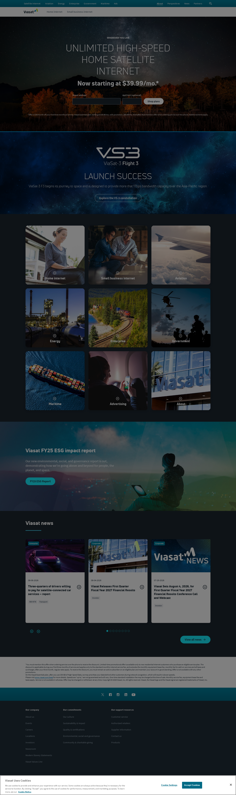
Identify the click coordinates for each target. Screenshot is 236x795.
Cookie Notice (24, 791)
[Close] (230, 784)
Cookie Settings (169, 785)
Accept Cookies (192, 785)
